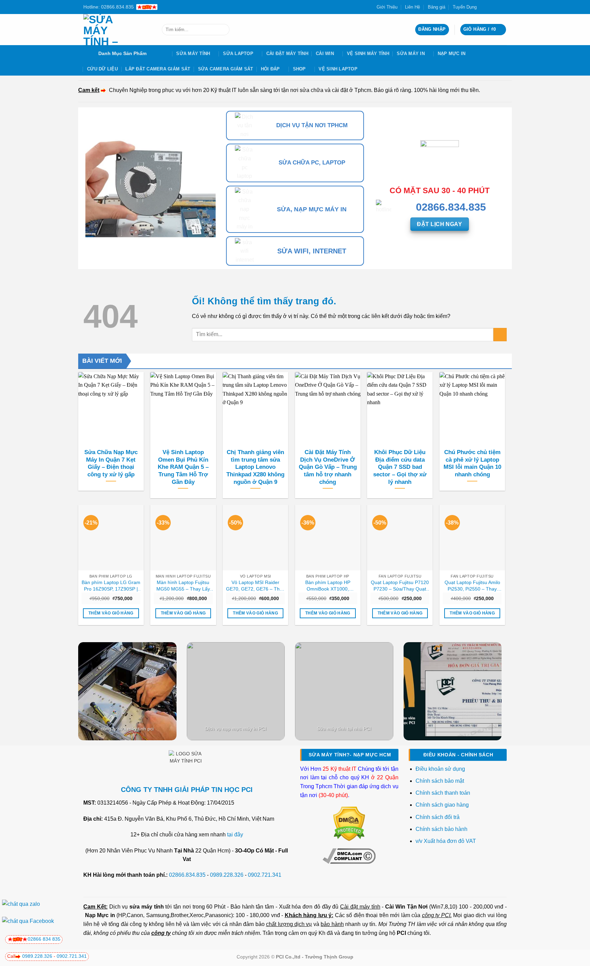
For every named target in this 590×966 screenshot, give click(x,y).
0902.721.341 (264, 875)
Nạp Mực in (100, 915)
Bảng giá (436, 7)
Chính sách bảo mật (440, 781)
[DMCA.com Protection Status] (349, 823)
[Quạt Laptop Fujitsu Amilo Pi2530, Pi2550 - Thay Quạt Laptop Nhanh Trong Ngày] (472, 537)
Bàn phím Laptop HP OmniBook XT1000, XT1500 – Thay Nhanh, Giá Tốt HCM (328, 586)
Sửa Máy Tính (193, 53)
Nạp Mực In (452, 53)
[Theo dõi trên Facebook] (484, 6)
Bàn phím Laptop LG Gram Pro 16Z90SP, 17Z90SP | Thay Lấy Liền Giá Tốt (111, 586)
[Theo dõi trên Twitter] (490, 6)
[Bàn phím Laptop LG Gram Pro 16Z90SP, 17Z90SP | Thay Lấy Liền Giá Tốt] (111, 537)
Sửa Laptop (238, 53)
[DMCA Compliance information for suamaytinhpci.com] (349, 855)
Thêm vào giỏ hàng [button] (111, 613)
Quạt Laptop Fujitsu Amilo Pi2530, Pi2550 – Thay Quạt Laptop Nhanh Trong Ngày (472, 586)
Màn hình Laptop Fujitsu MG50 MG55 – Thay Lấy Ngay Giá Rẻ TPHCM (183, 586)
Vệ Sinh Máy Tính (368, 53)
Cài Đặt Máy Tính (287, 53)
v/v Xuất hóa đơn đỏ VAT (446, 841)
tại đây (235, 834)
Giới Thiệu (387, 7)
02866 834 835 (44, 939)
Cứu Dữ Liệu (102, 68)
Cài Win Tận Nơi (406, 907)
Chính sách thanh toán (443, 793)
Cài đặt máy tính (360, 907)
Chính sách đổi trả (438, 817)
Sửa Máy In (411, 53)
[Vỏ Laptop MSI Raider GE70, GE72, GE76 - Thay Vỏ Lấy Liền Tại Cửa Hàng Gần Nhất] (255, 537)
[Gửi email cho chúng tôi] (497, 6)
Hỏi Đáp (270, 68)
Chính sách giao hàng (442, 805)
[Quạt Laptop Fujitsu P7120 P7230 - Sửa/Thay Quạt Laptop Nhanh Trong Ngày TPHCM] (400, 537)
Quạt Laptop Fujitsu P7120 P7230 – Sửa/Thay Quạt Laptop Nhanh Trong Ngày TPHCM (400, 586)
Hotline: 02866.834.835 (108, 7)
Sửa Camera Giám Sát (225, 68)
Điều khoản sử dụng (440, 769)
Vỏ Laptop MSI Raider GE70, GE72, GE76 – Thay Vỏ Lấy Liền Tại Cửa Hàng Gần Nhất (255, 586)
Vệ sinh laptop (338, 68)
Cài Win (325, 53)
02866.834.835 (187, 875)
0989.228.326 (226, 875)
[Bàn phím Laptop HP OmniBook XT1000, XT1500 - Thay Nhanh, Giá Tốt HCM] (328, 537)
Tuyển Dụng (465, 7)
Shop (299, 68)
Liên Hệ (412, 7)
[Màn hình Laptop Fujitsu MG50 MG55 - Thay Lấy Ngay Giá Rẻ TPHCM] (183, 537)
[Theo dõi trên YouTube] (503, 6)
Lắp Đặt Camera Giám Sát (157, 68)
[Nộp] (222, 30)
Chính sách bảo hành (441, 829)
